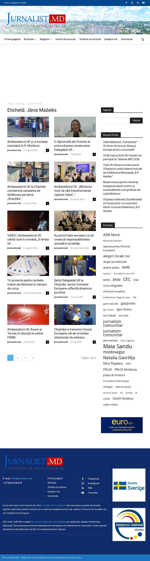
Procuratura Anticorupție (116, 380)
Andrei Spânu (111, 267)
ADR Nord (111, 235)
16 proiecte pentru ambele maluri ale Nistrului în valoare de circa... (27, 284)
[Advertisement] (75, 71)
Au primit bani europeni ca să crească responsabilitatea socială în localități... (74, 239)
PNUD (107, 369)
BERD (106, 280)
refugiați (108, 386)
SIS (121, 392)
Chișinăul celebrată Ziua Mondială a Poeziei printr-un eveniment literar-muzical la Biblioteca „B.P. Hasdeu (122, 205)
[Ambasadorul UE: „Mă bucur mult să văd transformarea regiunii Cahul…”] (75, 172)
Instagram (94, 483)
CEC (127, 279)
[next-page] (33, 358)
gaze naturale (110, 303)
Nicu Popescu (113, 363)
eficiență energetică (114, 291)
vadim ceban (110, 404)
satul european (123, 386)
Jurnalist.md (14, 150)
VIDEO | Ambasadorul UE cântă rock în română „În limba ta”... (28, 239)
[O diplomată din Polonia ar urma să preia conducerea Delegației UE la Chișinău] (75, 127)
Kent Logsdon (127, 340)
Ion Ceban (109, 315)
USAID (106, 398)
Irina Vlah (123, 315)
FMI (134, 297)
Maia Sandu (117, 346)
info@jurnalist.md (22, 478)
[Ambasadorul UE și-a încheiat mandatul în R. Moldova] (28, 127)
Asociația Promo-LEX (124, 273)
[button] (142, 39)
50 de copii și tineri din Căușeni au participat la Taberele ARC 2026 (122, 157)
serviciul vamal (110, 392)
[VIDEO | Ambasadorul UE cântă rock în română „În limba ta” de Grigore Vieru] (28, 221)
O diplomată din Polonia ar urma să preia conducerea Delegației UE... (72, 146)
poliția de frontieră (114, 375)
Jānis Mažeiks (110, 340)
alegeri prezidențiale (115, 261)
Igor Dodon (108, 309)
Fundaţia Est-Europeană (54, 505)
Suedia (128, 392)
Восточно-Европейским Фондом (48, 521)
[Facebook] (126, 3)
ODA (128, 363)
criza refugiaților (113, 285)
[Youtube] (143, 3)
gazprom (128, 303)
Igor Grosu (124, 309)
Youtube (93, 492)
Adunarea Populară (112, 240)
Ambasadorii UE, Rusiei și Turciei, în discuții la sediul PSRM (25, 333)
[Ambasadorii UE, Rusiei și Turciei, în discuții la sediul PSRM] (28, 314)
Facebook (93, 478)
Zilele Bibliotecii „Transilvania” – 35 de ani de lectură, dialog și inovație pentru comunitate (121, 146)
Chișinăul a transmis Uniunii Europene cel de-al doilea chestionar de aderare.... (73, 333)
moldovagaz (114, 352)
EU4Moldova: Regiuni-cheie (116, 297)
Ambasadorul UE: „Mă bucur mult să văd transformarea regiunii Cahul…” (73, 190)
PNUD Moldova (126, 369)
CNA (135, 280)
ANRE (126, 267)
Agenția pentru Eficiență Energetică (116, 248)
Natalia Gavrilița (119, 358)
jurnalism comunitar (113, 323)
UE (136, 392)
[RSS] (138, 3)
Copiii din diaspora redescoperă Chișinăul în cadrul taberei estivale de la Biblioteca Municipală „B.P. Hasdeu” (122, 170)
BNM (117, 280)
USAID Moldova (122, 398)
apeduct (107, 273)
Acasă (10, 103)
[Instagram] (132, 3)
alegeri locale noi (116, 256)
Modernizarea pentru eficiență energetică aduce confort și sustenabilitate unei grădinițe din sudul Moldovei (122, 188)
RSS (90, 488)
